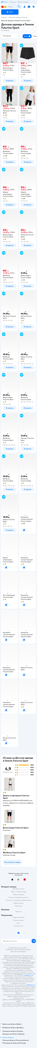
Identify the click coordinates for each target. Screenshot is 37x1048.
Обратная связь (18, 903)
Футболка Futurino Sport (14, 852)
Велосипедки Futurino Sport (15, 827)
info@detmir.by (28, 975)
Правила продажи (18, 894)
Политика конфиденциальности (18, 897)
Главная (4, 17)
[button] (9, 12)
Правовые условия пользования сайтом (18, 949)
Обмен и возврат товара (18, 892)
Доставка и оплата (18, 889)
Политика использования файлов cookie (18, 900)
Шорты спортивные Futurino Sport (16, 796)
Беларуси (23, 951)
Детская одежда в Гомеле (18, 17)
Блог (18, 923)
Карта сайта (18, 906)
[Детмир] (3, 6)
